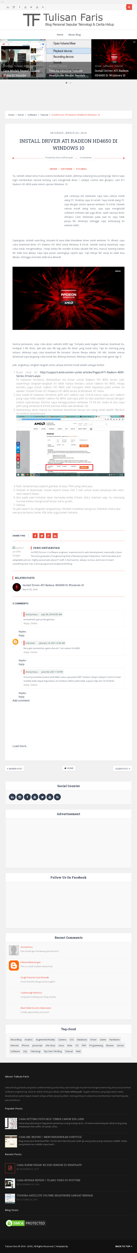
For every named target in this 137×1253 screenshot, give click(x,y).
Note (69, 1045)
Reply (26, 623)
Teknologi (35, 1051)
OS (77, 1045)
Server (120, 1045)
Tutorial (44, 114)
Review (110, 1045)
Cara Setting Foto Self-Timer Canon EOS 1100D (51, 1119)
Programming (96, 1045)
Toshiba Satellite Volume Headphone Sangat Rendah (55, 1195)
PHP (84, 1045)
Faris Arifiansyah (73, 1091)
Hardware (114, 1039)
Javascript (37, 1045)
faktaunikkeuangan (31, 962)
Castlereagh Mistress (31, 992)
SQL (25, 1051)
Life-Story (50, 1045)
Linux (61, 1045)
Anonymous (27, 946)
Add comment (21, 700)
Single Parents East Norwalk (35, 977)
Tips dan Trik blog (53, 1051)
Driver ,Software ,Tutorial (109, 66)
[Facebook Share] (35, 535)
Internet (15, 1045)
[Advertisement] (68, 98)
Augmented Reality (45, 1039)
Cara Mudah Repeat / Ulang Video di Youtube (48, 1180)
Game (103, 1039)
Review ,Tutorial (58, 66)
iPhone (25, 1045)
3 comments (86, 157)
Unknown (30, 643)
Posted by (59, 157)
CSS (72, 1039)
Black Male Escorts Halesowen (36, 1007)
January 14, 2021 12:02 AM (52, 643)
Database (82, 1039)
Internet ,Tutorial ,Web (16, 66)
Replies (22, 631)
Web (78, 1051)
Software (32, 114)
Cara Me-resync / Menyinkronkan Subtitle (50, 1137)
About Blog (74, 34)
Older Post (121, 768)
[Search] (129, 7)
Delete (33, 623)
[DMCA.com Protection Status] (26, 1226)
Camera (62, 1039)
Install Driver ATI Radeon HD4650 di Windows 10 (53, 585)
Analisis (29, 1039)
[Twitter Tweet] (41, 535)
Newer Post (15, 768)
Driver (21, 114)
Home (60, 34)
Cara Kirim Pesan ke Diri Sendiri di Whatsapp (49, 1165)
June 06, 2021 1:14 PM (52, 671)
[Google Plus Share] (48, 535)
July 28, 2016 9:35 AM (52, 614)
